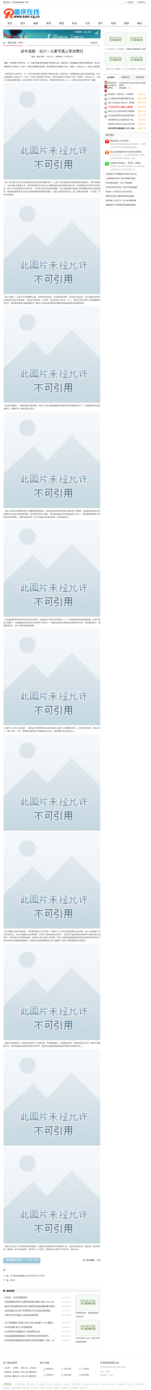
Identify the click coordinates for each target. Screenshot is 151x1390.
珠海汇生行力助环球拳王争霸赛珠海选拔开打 (121, 111)
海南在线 (94, 1384)
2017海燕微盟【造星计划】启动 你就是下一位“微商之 (29, 1323)
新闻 (126, 23)
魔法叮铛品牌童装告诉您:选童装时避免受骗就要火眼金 (30, 1306)
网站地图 (67, 1375)
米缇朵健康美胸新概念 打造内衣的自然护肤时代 (27, 1336)
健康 (35, 23)
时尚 (74, 23)
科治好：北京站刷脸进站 (16, 1297)
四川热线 (85, 1384)
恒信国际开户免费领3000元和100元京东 (121, 174)
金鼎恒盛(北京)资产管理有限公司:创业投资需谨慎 (27, 1311)
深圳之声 (111, 1384)
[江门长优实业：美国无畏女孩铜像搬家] (135, 59)
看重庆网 (25, 1388)
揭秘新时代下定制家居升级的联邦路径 (121, 205)
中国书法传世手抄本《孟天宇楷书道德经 (122, 187)
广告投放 (85, 1369)
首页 (9, 23)
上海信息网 (139, 1384)
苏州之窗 (24, 1376)
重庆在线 (12, 43)
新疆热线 (8, 1372)
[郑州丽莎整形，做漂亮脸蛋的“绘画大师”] (88, 1302)
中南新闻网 (120, 1384)
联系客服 (85, 1375)
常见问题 (67, 1369)
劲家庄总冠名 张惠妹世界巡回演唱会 (120, 196)
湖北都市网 (76, 1384)
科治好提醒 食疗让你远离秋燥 (18, 1327)
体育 (48, 23)
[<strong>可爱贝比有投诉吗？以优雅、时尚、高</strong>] (135, 39)
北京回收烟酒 (20, 1384)
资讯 (22, 23)
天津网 (15, 1368)
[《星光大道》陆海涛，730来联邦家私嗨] (114, 59)
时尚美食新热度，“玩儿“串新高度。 (120, 183)
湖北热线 (66, 1384)
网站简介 (50, 1369)
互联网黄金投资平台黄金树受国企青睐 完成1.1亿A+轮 (29, 1302)
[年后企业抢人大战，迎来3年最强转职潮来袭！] (88, 1328)
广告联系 (130, 2)
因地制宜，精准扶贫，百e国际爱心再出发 (120, 94)
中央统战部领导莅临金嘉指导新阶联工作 (121, 116)
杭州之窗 (24, 1372)
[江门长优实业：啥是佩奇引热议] (114, 39)
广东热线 (102, 1384)
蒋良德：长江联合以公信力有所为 (119, 192)
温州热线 (8, 1376)
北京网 (7, 1368)
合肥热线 (64, 1388)
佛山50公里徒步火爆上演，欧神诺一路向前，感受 (121, 103)
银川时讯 (34, 1388)
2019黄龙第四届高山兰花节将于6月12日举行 (27, 1276)
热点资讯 (110, 77)
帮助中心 (141, 2)
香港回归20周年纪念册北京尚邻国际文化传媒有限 (121, 124)
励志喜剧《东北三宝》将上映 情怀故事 (121, 200)
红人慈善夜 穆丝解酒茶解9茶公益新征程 (121, 99)
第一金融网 (40, 1384)
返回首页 (94, 43)
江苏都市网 (74, 1388)
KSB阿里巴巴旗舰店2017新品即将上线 (22, 1331)
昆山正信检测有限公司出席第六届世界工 (126, 152)
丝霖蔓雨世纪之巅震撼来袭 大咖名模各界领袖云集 (120, 120)
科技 (113, 23)
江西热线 (56, 1388)
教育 (61, 23)
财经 (139, 23)
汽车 (87, 23)
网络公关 (49, 1384)
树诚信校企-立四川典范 (119, 141)
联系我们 (50, 1375)
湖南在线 (58, 1384)
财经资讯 (140, 77)
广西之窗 (130, 1384)
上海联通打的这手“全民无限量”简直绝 (121, 178)
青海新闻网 (16, 1388)
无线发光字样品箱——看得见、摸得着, (125, 163)
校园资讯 (125, 77)
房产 (100, 23)
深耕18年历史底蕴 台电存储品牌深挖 (21, 1315)
